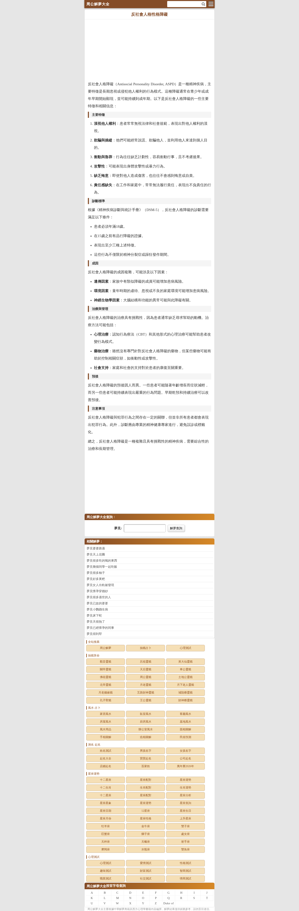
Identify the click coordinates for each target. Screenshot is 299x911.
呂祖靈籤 (145, 661)
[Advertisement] (149, 49)
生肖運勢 (185, 787)
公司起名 (185, 758)
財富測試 (145, 870)
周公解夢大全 (96, 886)
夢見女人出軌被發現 (100, 585)
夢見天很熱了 (96, 621)
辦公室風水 (146, 729)
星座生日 (185, 810)
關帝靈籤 (105, 669)
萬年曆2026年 (185, 766)
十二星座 (105, 779)
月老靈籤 (145, 684)
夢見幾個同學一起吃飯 (102, 566)
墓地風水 (185, 721)
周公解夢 (105, 648)
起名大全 (105, 758)
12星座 (145, 810)
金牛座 (145, 826)
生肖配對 (145, 787)
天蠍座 (145, 841)
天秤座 (105, 841)
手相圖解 (105, 737)
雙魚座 (185, 849)
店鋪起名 (105, 766)
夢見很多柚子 (96, 572)
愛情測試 (145, 863)
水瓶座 (145, 849)
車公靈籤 (185, 669)
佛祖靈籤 (105, 677)
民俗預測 (185, 737)
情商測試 (185, 878)
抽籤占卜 (145, 648)
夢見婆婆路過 (96, 548)
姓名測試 (105, 750)
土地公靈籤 (185, 677)
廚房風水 (145, 721)
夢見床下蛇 (94, 615)
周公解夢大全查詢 (100, 517)
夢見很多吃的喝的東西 (102, 560)
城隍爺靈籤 (185, 692)
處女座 (185, 834)
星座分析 (185, 795)
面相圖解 (185, 729)
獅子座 (145, 834)
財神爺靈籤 (185, 700)
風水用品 (105, 729)
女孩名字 (185, 750)
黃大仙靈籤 (185, 661)
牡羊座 (105, 826)
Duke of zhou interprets (169, 904)
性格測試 (185, 863)
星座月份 (105, 818)
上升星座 (185, 818)
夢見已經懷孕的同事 (100, 627)
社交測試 (145, 878)
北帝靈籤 (105, 684)
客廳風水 (185, 713)
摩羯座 (105, 849)
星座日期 (105, 810)
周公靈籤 (145, 677)
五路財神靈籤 (145, 692)
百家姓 (145, 766)
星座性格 (145, 818)
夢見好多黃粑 (96, 579)
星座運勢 (185, 779)
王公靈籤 (145, 700)
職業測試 (105, 878)
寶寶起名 (145, 758)
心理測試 (185, 648)
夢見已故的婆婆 (97, 603)
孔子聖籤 (105, 700)
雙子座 (185, 826)
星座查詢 (185, 803)
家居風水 (105, 713)
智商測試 (185, 870)
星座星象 (105, 803)
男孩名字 (145, 750)
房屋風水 (105, 721)
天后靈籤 (145, 669)
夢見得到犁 (94, 633)
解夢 (95, 909)
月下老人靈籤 (185, 684)
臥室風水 (145, 713)
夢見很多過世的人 (99, 597)
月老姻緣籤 (105, 692)
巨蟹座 (105, 834)
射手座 (185, 841)
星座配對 (145, 779)
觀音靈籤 (105, 661)
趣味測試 (105, 870)
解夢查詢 (176, 528)
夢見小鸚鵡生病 (97, 609)
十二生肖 (105, 787)
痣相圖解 (145, 737)
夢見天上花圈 (96, 554)
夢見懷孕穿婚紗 (97, 591)
